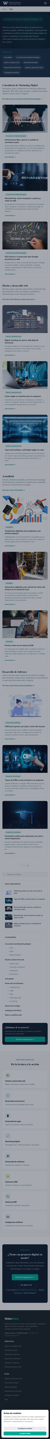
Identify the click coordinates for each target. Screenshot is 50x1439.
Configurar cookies (25, 1428)
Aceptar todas (25, 1433)
